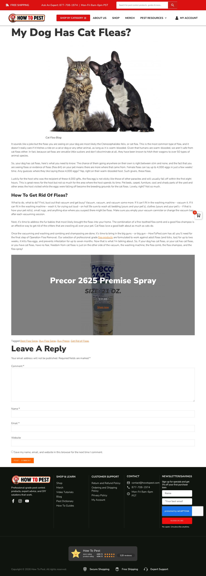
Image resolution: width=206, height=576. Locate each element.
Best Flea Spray (29, 341)
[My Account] (176, 18)
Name (15, 408)
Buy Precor (63, 341)
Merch (130, 18)
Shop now (103, 307)
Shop (115, 18)
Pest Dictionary (64, 501)
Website (16, 437)
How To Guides (65, 505)
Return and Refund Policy (106, 483)
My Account (189, 18)
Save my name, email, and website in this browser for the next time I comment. (58, 452)
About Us (99, 18)
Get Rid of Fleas (80, 341)
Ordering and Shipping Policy (104, 489)
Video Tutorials (65, 492)
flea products (105, 237)
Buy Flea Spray (47, 341)
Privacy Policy (99, 495)
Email (15, 423)
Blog (59, 496)
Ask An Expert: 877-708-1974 (59, 5)
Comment (17, 366)
